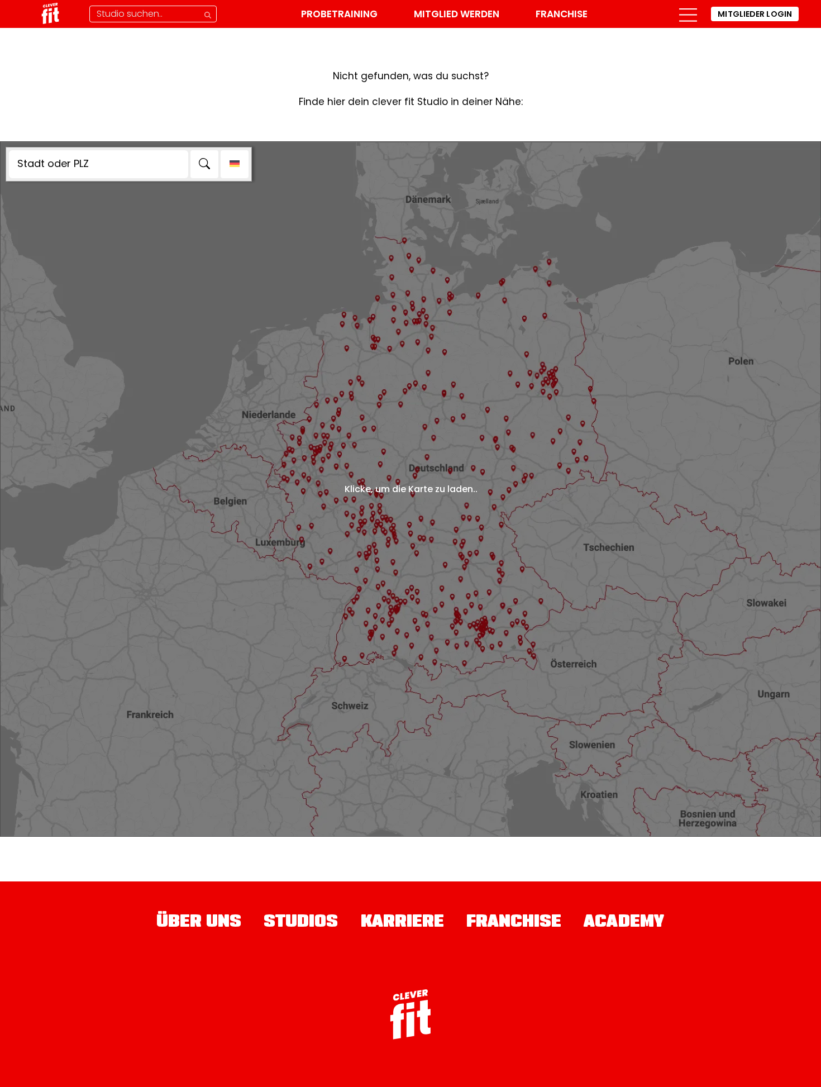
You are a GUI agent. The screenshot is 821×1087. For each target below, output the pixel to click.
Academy (624, 923)
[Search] (204, 164)
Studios (301, 923)
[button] (688, 14)
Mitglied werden (456, 14)
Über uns (198, 923)
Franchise (562, 14)
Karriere (403, 923)
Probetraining (339, 14)
